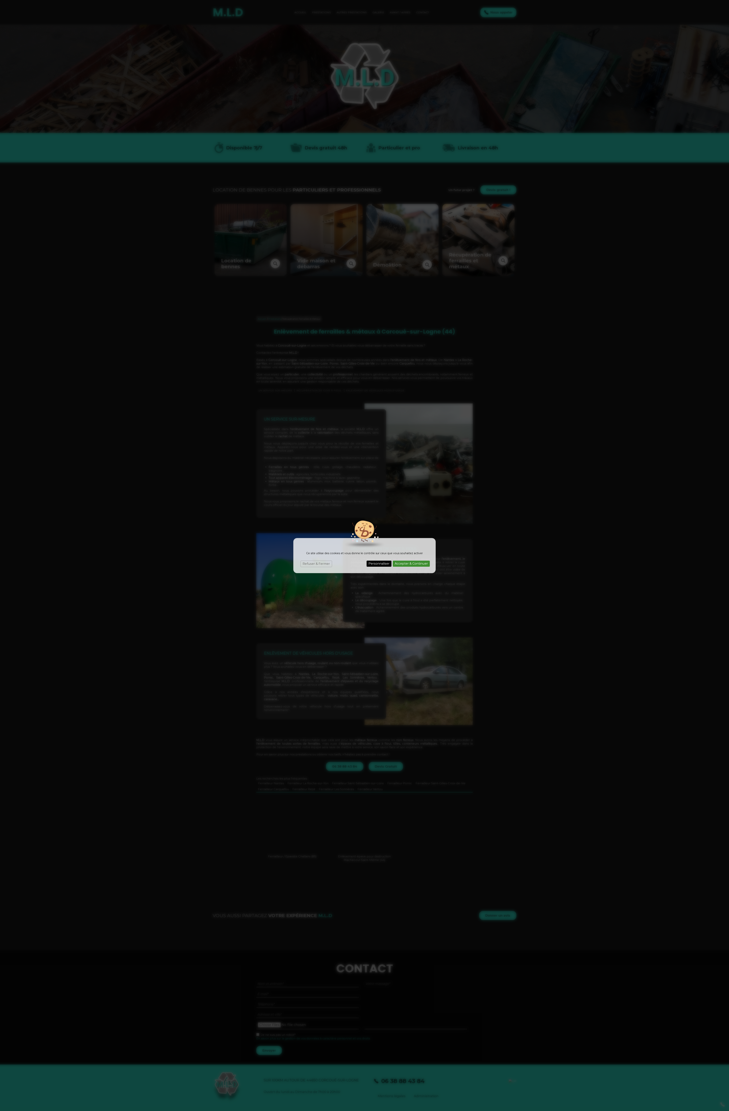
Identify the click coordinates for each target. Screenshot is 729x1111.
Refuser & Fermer (316, 564)
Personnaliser (379, 563)
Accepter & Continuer (411, 563)
